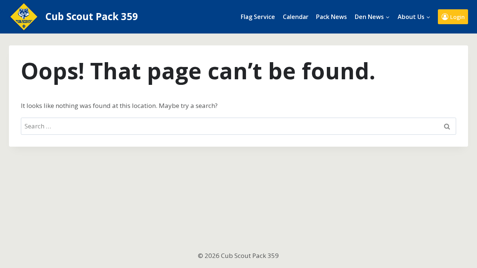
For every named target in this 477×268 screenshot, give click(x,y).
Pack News (331, 17)
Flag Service (258, 17)
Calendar (296, 17)
